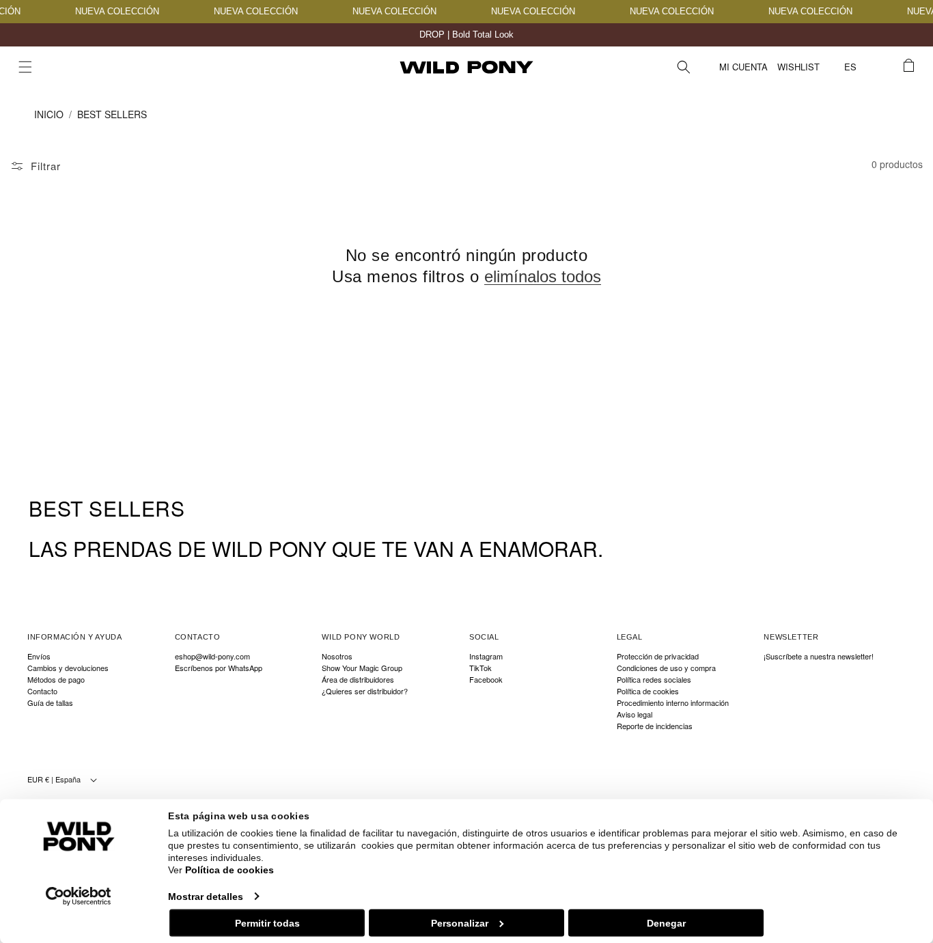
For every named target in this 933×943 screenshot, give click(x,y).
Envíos (39, 656)
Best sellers (112, 114)
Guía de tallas (50, 703)
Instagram (486, 656)
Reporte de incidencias (655, 726)
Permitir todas (267, 922)
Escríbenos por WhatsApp (218, 668)
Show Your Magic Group (362, 668)
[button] (25, 67)
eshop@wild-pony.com (212, 656)
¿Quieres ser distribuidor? (365, 691)
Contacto (42, 691)
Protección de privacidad (658, 656)
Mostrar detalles (205, 895)
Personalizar (459, 922)
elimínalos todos (542, 276)
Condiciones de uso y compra (666, 668)
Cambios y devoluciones (68, 668)
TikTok (480, 668)
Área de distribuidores (358, 679)
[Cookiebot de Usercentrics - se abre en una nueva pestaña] (79, 895)
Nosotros (337, 656)
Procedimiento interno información (673, 703)
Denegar (666, 922)
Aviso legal (634, 714)
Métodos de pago (56, 679)
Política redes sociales (654, 679)
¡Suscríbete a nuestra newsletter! (819, 656)
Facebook (486, 679)
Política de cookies (229, 869)
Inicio (49, 114)
